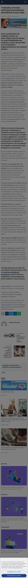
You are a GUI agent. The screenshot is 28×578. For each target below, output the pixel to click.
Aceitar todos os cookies (14, 575)
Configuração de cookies (14, 572)
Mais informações (18, 567)
